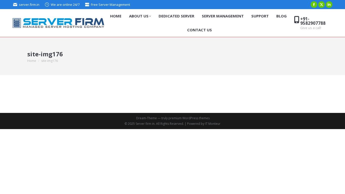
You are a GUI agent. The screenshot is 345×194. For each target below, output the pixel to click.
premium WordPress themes (189, 118)
